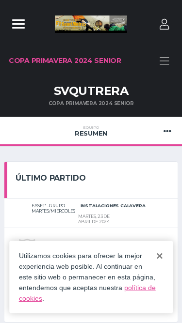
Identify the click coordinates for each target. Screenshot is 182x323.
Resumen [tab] (91, 131)
